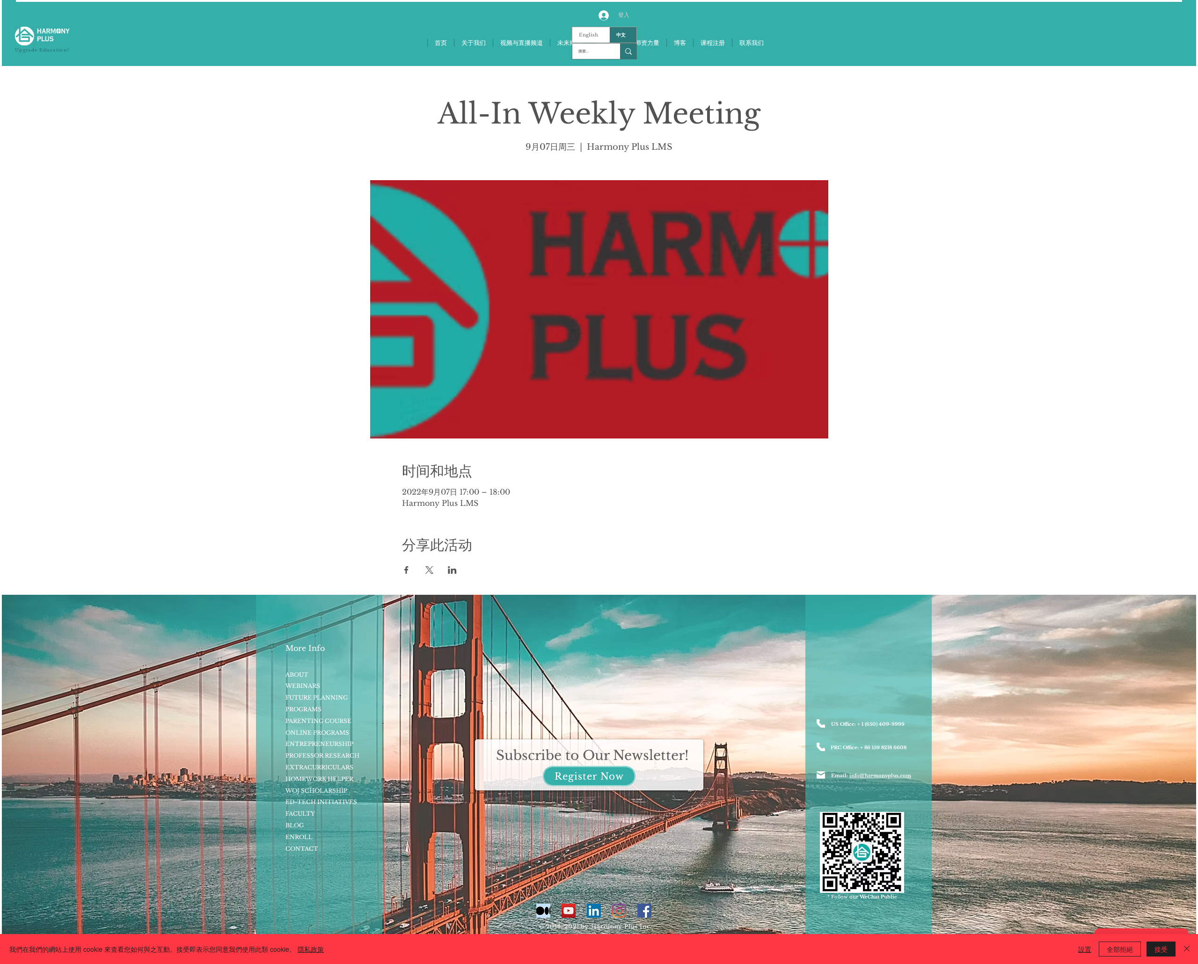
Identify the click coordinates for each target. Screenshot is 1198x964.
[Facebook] (644, 911)
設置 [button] (1084, 949)
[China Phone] (821, 747)
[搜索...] (628, 51)
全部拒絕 (1120, 949)
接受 (1161, 949)
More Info (305, 648)
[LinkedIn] (594, 911)
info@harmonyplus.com (880, 776)
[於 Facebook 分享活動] (406, 570)
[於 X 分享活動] (429, 570)
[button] (589, 776)
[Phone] (821, 723)
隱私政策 (311, 949)
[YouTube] (569, 911)
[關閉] (1186, 949)
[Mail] (821, 775)
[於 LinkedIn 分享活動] (452, 570)
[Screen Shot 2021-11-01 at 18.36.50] (543, 911)
